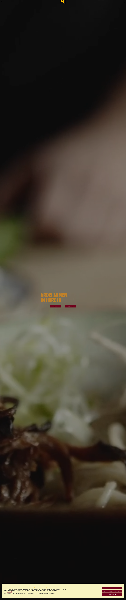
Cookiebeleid (9, 592)
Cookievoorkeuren (112, 594)
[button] (124, 2)
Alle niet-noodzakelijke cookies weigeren (112, 591)
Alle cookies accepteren (112, 588)
